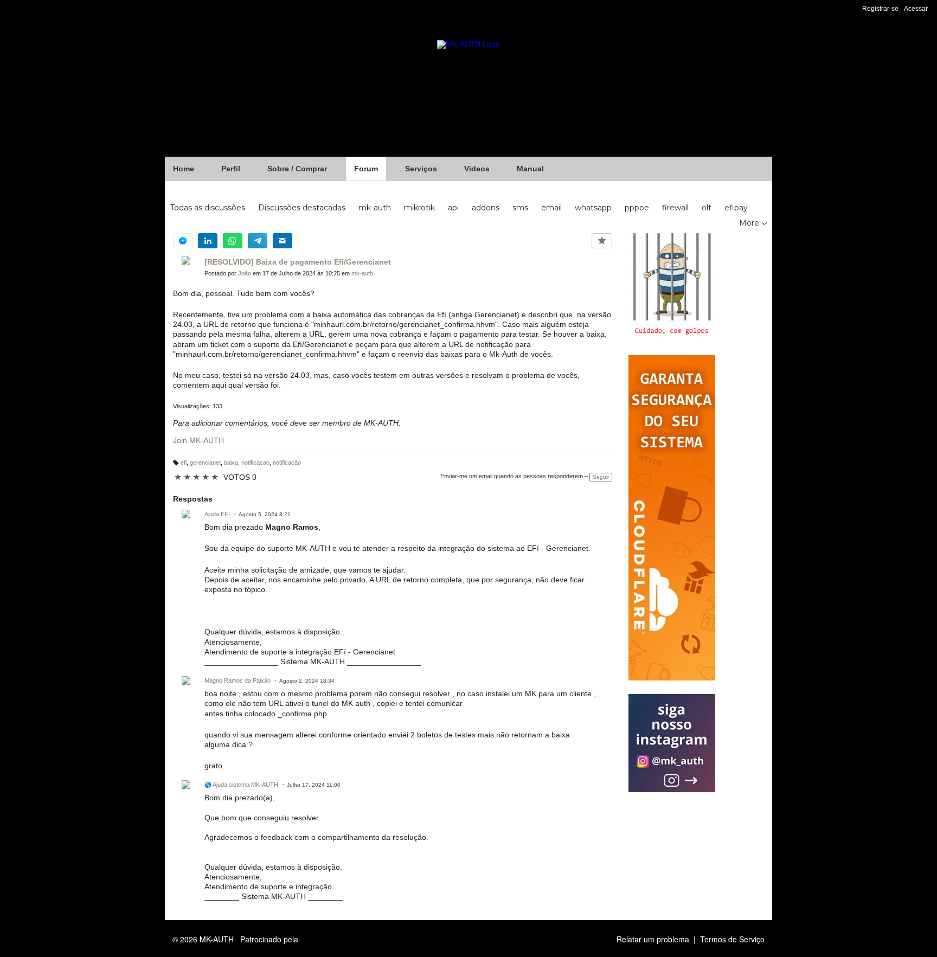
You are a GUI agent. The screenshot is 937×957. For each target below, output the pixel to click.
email (551, 208)
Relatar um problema (653, 939)
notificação (287, 462)
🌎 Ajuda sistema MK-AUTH (241, 784)
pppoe (637, 208)
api (453, 208)
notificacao (255, 462)
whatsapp (593, 208)
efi (184, 462)
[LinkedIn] (207, 240)
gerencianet (205, 462)
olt (706, 208)
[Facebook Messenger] (182, 240)
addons (485, 208)
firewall (675, 208)
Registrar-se (880, 8)
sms (520, 208)
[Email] (282, 240)
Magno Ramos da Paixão (237, 680)
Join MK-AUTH (198, 440)
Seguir (601, 477)
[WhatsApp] (232, 240)
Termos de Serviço (732, 939)
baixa (231, 462)
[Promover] (602, 240)
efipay (736, 208)
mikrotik (419, 208)
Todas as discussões (207, 208)
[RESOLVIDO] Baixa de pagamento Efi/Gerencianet (297, 262)
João (244, 273)
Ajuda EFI (217, 514)
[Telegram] (257, 240)
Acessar (916, 8)
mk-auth (374, 208)
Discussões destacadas (301, 208)
